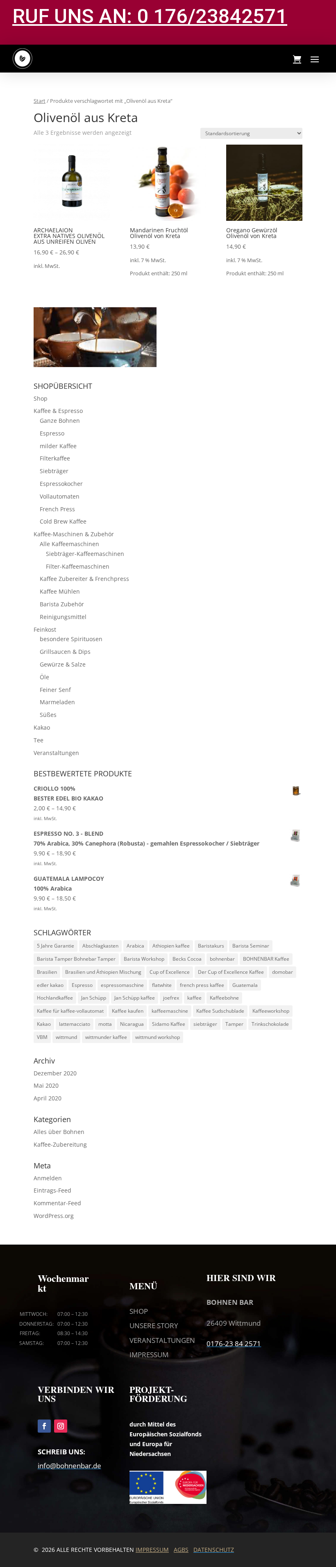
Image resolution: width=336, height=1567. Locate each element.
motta (105, 1023)
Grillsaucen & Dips (65, 651)
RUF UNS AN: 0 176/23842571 (149, 16)
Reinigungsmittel (63, 617)
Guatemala (245, 985)
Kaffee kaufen (127, 1010)
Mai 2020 (46, 1085)
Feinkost (45, 629)
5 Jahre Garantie (55, 945)
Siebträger (54, 471)
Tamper (234, 1023)
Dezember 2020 (55, 1073)
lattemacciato (74, 1023)
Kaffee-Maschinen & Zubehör (74, 534)
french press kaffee (202, 985)
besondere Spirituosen (71, 639)
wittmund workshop (157, 1037)
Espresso (52, 433)
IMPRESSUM (148, 1354)
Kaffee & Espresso (58, 411)
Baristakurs (211, 945)
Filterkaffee (55, 458)
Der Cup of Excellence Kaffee (231, 971)
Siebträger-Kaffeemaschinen (85, 554)
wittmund (66, 1037)
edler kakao (50, 985)
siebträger (205, 1023)
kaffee (194, 997)
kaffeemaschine (170, 1010)
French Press (57, 509)
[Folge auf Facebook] (44, 1426)
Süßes (48, 715)
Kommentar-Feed (57, 1203)
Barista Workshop (144, 958)
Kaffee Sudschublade (220, 1010)
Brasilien (47, 971)
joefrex (171, 997)
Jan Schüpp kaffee (134, 997)
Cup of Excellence (170, 971)
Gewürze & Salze (63, 664)
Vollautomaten (59, 496)
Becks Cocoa (187, 958)
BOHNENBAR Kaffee (266, 958)
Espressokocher (61, 484)
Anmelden (48, 1178)
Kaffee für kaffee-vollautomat (70, 1010)
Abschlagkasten (100, 945)
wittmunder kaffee (106, 1037)
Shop (41, 398)
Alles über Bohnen (59, 1132)
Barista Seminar (250, 945)
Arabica (135, 945)
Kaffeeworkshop (270, 1010)
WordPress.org (54, 1216)
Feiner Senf (55, 690)
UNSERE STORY (153, 1325)
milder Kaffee (58, 446)
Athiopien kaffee (171, 945)
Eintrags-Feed (52, 1190)
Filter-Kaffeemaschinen (77, 566)
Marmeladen (57, 702)
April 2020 (47, 1098)
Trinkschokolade (270, 1023)
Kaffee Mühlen (60, 591)
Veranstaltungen (56, 753)
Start (39, 100)
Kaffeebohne (224, 997)
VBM (42, 1037)
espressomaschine (122, 985)
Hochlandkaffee (55, 997)
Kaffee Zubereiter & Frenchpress (84, 579)
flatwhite (162, 985)
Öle (44, 677)
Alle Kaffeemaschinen (69, 544)
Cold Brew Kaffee (63, 521)
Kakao (42, 727)
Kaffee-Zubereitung (60, 1144)
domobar (282, 971)
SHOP (138, 1311)
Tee (38, 740)
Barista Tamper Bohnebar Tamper (76, 958)
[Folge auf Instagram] (60, 1426)
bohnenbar (222, 958)
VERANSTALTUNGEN (162, 1340)
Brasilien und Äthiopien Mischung (103, 971)
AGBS (181, 1549)
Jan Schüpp (93, 997)
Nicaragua (132, 1023)
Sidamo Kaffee (168, 1023)
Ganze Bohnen (60, 420)
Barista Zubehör (62, 604)
